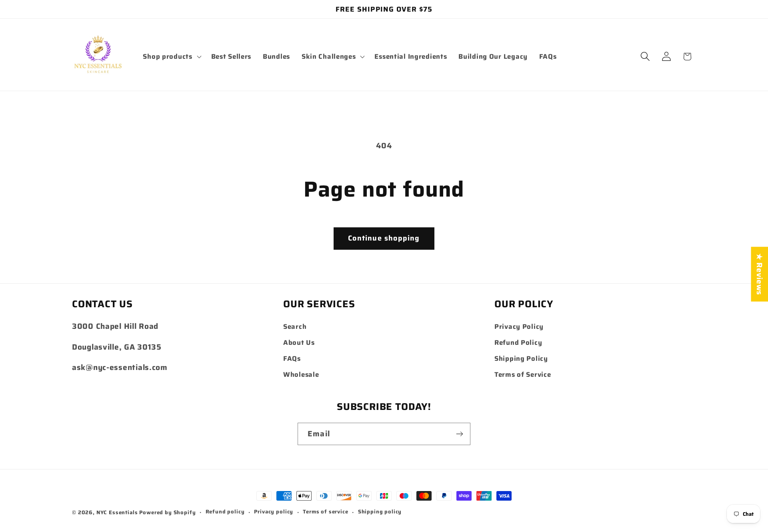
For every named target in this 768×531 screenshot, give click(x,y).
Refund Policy (518, 342)
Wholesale (301, 374)
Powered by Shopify (167, 512)
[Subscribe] (459, 434)
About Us (299, 342)
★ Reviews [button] (760, 274)
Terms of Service (522, 374)
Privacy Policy (519, 326)
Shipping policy (380, 512)
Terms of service (325, 512)
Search (294, 326)
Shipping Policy (521, 358)
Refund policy (225, 512)
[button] (171, 56)
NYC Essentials (118, 512)
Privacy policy (273, 512)
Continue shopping (384, 238)
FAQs (292, 358)
